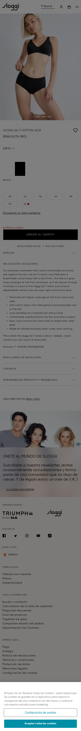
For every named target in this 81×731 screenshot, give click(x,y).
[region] (40, 706)
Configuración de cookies (40, 712)
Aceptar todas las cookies (40, 723)
